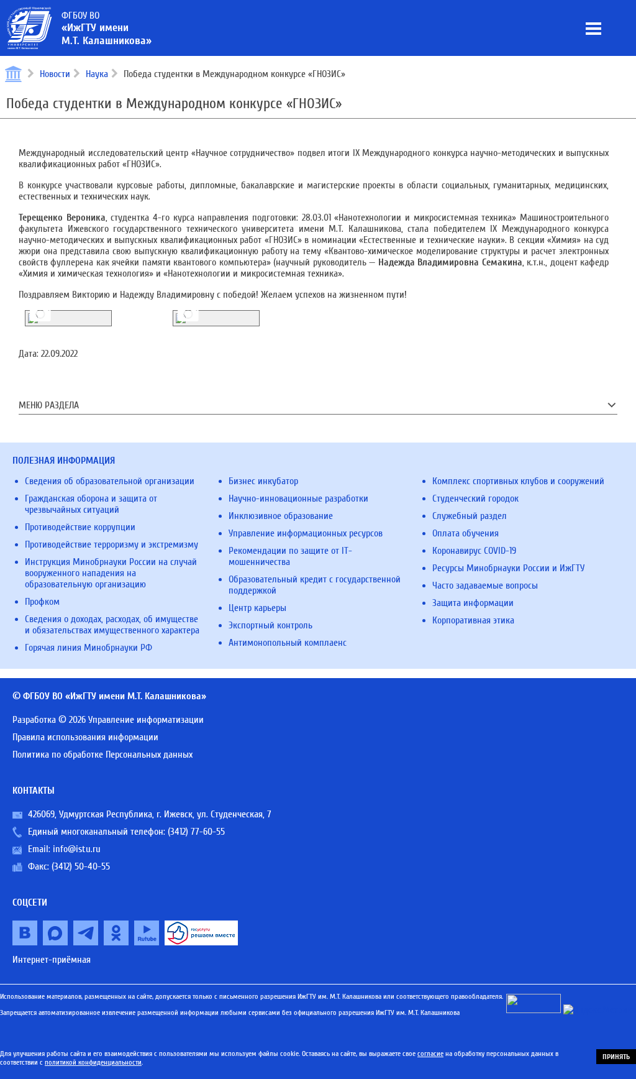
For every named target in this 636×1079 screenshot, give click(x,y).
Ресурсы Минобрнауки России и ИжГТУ (508, 568)
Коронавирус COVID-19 (474, 550)
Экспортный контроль (270, 625)
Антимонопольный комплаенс (288, 642)
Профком (42, 601)
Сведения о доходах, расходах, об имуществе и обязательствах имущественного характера (112, 624)
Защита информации (473, 602)
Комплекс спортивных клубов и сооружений (518, 481)
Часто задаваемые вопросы (485, 585)
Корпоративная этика (473, 620)
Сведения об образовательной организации (109, 481)
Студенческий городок (475, 498)
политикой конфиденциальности (93, 1062)
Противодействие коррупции (80, 527)
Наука (97, 74)
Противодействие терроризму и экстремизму (111, 544)
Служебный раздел (469, 515)
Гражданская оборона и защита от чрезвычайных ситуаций (91, 504)
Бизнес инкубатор (263, 481)
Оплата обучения (465, 533)
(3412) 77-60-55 (196, 831)
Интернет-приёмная (51, 959)
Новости (55, 74)
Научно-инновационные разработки (298, 498)
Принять (616, 1056)
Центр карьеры (257, 607)
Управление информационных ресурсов (306, 533)
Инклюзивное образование (281, 515)
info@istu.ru (77, 849)
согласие (430, 1053)
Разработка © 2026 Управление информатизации (108, 719)
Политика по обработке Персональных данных (102, 754)
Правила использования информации (85, 737)
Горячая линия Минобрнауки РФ (88, 647)
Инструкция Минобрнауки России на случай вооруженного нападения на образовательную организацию (111, 573)
